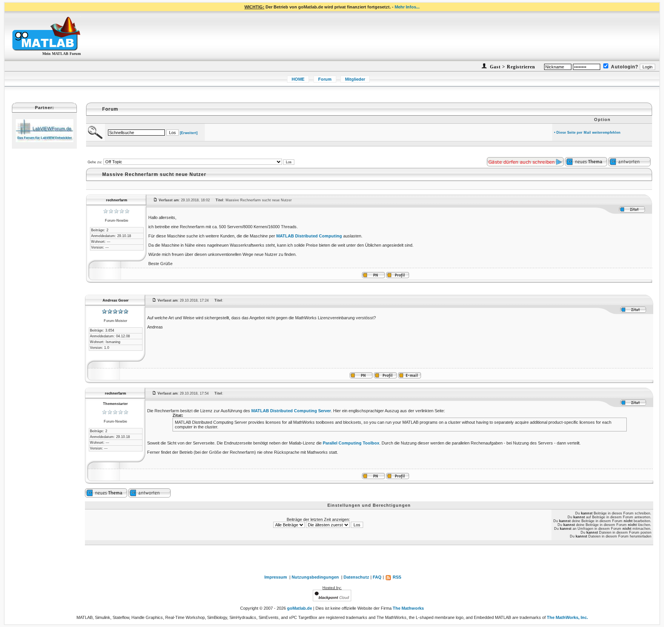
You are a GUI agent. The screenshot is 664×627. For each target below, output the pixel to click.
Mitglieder (355, 79)
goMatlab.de (299, 608)
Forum (325, 79)
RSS (396, 577)
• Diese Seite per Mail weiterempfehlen (587, 132)
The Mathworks (408, 608)
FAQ (377, 577)
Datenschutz (356, 577)
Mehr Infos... (407, 7)
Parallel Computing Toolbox (351, 443)
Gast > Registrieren (511, 67)
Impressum (275, 577)
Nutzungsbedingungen (315, 577)
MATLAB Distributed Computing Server (291, 410)
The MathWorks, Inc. (567, 617)
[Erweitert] (189, 133)
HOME (298, 79)
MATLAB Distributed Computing (309, 236)
